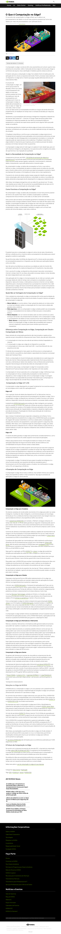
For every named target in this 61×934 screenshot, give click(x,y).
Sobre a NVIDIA (10, 831)
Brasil (30, 932)
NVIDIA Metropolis (19, 403)
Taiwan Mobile (11, 675)
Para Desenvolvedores (12, 864)
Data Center (21, 5)
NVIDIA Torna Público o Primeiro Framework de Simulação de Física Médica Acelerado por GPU (16, 810)
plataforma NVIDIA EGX (17, 521)
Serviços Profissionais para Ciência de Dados (19, 884)
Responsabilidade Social (13, 846)
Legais (14, 928)
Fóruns (8, 858)
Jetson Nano (51, 535)
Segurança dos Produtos (35, 928)
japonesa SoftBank (33, 675)
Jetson (35, 551)
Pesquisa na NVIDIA (11, 840)
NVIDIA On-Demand (11, 911)
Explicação (24, 770)
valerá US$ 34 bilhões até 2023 (20, 750)
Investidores (9, 843)
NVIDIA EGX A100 (13, 701)
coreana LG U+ (21, 675)
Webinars (8, 899)
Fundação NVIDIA (11, 849)
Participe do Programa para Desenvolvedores (19, 867)
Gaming (30, 5)
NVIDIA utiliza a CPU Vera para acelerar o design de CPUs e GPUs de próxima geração (17, 793)
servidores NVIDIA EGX (14, 740)
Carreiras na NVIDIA (11, 861)
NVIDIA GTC (9, 908)
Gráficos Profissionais (43, 5)
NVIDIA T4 (29, 551)
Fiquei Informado (11, 902)
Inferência (16, 772)
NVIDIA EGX (28, 772)
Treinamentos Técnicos (12, 878)
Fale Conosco (47, 928)
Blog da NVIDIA (10, 897)
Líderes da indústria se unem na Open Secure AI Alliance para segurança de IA (17, 799)
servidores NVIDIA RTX (43, 664)
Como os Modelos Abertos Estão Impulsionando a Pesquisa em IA (16, 804)
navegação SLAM (44, 544)
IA (14, 5)
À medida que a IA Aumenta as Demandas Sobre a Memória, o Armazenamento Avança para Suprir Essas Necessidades (17, 786)
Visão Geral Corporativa (13, 834)
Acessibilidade (22, 928)
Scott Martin (22, 23)
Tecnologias (9, 837)
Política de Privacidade (13, 926)
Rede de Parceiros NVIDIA (13, 870)
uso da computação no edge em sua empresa (30, 764)
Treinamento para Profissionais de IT (16, 881)
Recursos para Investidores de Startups (17, 876)
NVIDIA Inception (11, 873)
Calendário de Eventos (12, 905)
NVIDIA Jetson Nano (48, 706)
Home (9, 5)
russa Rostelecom (46, 675)
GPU (10, 772)
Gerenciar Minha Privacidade (29, 926)
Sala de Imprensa (11, 894)
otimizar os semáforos (21, 598)
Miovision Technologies (18, 594)
